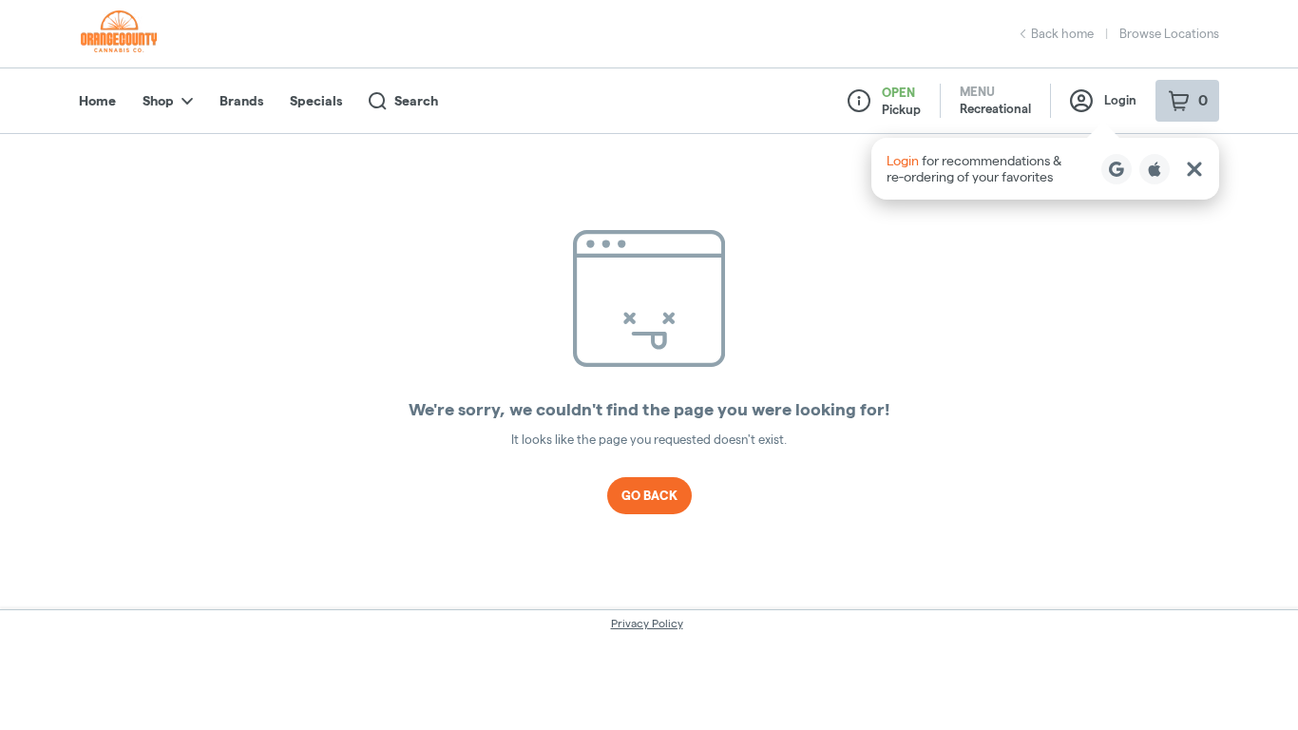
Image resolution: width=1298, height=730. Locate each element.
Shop (158, 100)
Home (97, 100)
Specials (316, 100)
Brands (241, 100)
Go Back (649, 495)
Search (416, 100)
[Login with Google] (1116, 169)
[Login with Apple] (1154, 169)
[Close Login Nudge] (1194, 169)
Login (1120, 99)
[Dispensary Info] (859, 100)
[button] (1045, 169)
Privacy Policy (647, 623)
